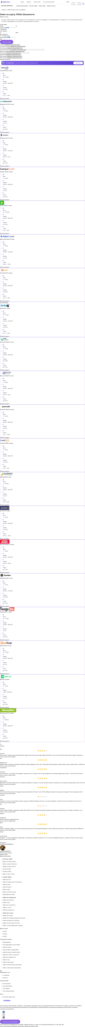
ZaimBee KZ (3, 578)
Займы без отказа (8, 915)
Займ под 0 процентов (9, 905)
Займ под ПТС (7, 879)
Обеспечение (3, 58)
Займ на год (6, 902)
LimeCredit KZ (3, 342)
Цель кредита (3, 56)
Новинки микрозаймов (22, 5)
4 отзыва (8, 477)
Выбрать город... (4, 17)
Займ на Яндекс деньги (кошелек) (12, 882)
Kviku (1, 308)
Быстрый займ (7, 869)
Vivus (1, 510)
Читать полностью (5, 757)
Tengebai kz (3, 138)
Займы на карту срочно (9, 866)
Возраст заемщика (5, 51)
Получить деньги (4, 98)
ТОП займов (6, 988)
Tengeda (2, 612)
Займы (22, 1)
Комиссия (2, 45)
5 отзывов (10, 443)
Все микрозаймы (7, 986)
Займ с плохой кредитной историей (13, 925)
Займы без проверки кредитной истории (14, 918)
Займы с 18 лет (7, 907)
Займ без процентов (8, 910)
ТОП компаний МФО (8, 991)
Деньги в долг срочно (9, 874)
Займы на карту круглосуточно (11, 923)
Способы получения (5, 46)
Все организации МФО (48, 1)
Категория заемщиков (6, 49)
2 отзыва (9, 70)
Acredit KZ (2, 273)
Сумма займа (3, 24)
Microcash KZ (3, 376)
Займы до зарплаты (8, 900)
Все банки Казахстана (9, 997)
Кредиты (29, 1)
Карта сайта (35, 1026)
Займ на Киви (6, 884)
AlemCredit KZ (3, 239)
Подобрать (78, 63)
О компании (6, 975)
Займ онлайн (42, 5)
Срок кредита (3, 31)
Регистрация (3, 53)
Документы (3, 54)
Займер (2, 477)
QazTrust (2, 645)
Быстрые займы (33, 5)
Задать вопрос (4, 854)
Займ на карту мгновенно (10, 864)
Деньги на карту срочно (9, 861)
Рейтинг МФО (37, 1)
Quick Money (3, 544)
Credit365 (2, 70)
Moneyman (3, 713)
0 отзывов (10, 172)
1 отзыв (12, 104)
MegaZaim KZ (3, 104)
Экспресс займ (7, 871)
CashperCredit (3, 172)
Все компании (6, 983)
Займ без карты (7, 887)
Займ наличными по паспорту (11, 920)
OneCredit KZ (3, 409)
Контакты (5, 977)
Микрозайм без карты (9, 894)
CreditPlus (2, 443)
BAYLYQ (2, 679)
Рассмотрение (4, 48)
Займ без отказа (51, 5)
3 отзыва (12, 239)
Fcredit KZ (2, 205)
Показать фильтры (5, 59)
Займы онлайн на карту (9, 892)
